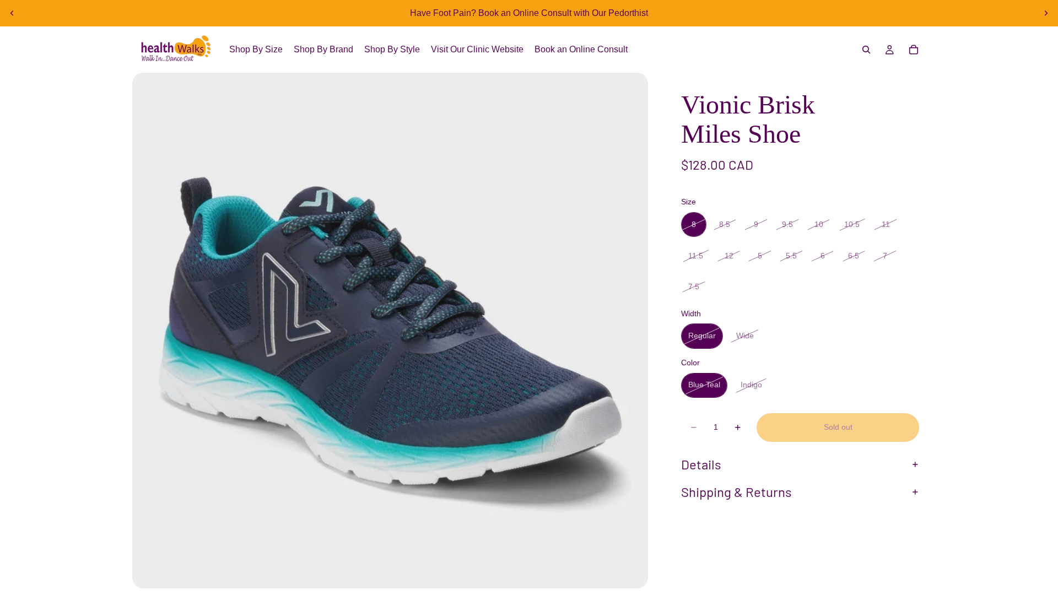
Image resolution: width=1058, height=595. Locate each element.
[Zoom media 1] (390, 330)
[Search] (866, 49)
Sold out (838, 427)
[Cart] (914, 49)
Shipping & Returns (736, 492)
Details (701, 464)
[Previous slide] (12, 13)
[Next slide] (1046, 13)
